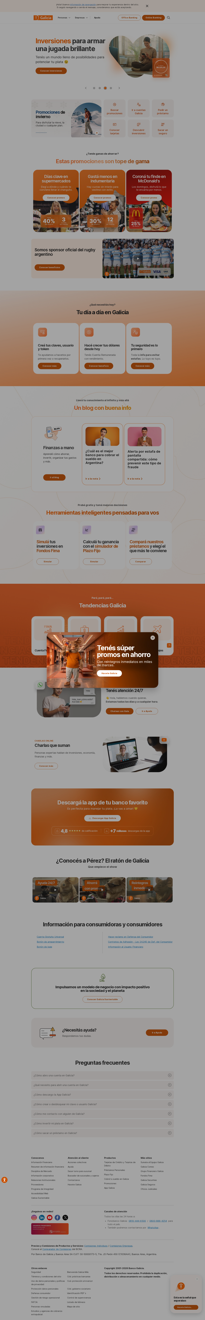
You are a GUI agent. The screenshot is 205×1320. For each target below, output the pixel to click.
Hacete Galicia (109, 673)
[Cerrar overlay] (152, 638)
